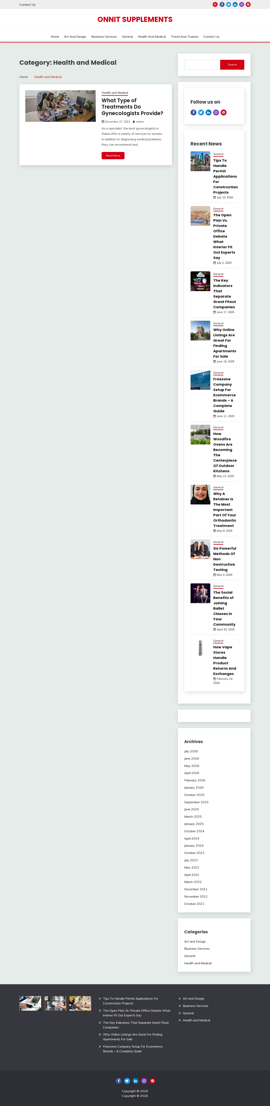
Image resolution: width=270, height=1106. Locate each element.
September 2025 (196, 802)
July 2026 (191, 751)
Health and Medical (152, 36)
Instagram (241, 4)
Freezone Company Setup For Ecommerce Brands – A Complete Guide (224, 395)
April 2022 (191, 875)
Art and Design (75, 36)
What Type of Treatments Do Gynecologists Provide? (132, 107)
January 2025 (194, 824)
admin (140, 121)
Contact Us (27, 5)
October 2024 (194, 831)
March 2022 (193, 882)
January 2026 (194, 787)
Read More (113, 155)
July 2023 (191, 860)
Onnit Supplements (135, 19)
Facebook (222, 4)
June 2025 (191, 809)
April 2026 (191, 773)
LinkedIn (235, 4)
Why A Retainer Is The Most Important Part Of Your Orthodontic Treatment (224, 509)
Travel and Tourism (184, 36)
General (127, 36)
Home (55, 36)
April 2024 (191, 838)
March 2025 (193, 816)
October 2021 (194, 904)
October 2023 (194, 853)
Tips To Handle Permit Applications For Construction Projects (225, 176)
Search (232, 64)
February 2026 (194, 780)
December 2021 (196, 889)
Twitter (228, 4)
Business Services (104, 36)
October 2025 (194, 795)
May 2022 (191, 867)
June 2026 (191, 758)
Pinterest (248, 4)
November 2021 (196, 896)
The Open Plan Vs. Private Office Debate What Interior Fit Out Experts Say (224, 236)
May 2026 (191, 766)
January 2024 (194, 845)
